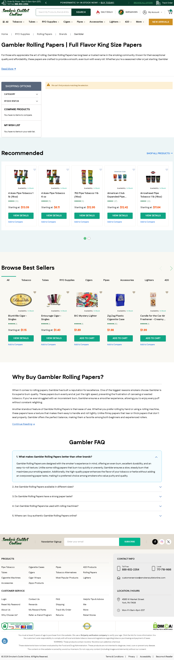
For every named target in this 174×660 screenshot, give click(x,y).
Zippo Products (36, 583)
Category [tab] (9, 94)
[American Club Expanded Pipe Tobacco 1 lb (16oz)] (120, 177)
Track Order (167, 2)
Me (84, 604)
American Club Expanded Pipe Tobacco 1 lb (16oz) (118, 196)
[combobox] (63, 12)
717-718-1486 (164, 569)
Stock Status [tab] (11, 101)
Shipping (60, 604)
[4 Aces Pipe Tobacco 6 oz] (54, 177)
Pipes (106, 280)
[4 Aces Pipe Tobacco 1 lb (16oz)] (21, 177)
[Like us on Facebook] (155, 542)
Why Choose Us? (9, 615)
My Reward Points (37, 609)
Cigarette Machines (10, 577)
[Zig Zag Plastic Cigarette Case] (120, 299)
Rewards (33, 604)
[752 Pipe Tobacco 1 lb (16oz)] (87, 177)
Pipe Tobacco (8, 567)
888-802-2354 (21, 4)
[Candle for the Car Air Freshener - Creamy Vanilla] (153, 299)
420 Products (89, 567)
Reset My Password (10, 604)
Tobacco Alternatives (66, 572)
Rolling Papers (44, 34)
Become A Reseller (164, 656)
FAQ (58, 599)
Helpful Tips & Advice (93, 599)
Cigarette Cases (36, 567)
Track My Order (63, 609)
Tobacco (26, 280)
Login (4, 599)
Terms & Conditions (114, 656)
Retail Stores (89, 615)
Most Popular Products (67, 577)
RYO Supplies (22, 34)
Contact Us (34, 599)
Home (4, 34)
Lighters (149, 280)
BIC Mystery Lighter (85, 316)
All (8, 280)
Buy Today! (107, 2)
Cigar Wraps (35, 577)
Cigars (88, 280)
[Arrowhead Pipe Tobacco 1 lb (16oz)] (153, 177)
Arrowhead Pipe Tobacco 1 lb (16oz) (151, 195)
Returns (59, 615)
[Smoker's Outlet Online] (15, 12)
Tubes (45, 280)
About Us (5, 609)
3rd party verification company (94, 635)
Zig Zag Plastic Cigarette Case (116, 317)
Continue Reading (22, 424)
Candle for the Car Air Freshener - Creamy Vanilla (152, 319)
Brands (63, 34)
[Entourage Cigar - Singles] (54, 299)
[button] (34, 169)
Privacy (131, 656)
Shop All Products (158, 153)
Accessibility (145, 656)
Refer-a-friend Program (40, 615)
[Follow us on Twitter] (168, 542)
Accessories (127, 280)
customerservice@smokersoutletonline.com (143, 578)
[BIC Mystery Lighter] (87, 299)
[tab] (8, 280)
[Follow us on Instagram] (161, 542)
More (85, 609)
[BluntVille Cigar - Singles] (21, 299)
